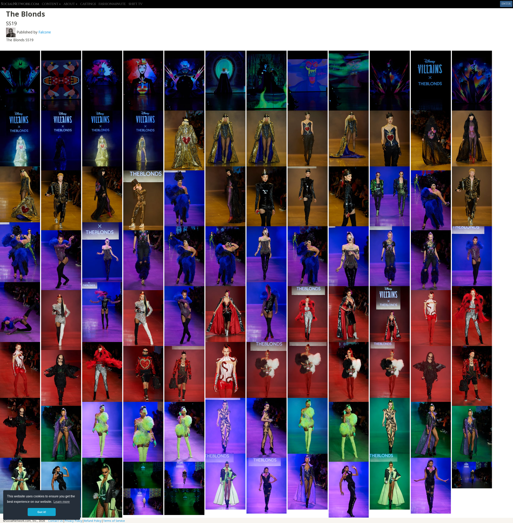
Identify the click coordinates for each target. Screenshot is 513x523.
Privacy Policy (73, 521)
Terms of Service (114, 521)
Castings (88, 4)
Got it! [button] (41, 512)
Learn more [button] (62, 501)
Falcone (44, 32)
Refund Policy (92, 521)
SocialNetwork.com (20, 4)
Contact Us (55, 521)
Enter (506, 4)
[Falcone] (11, 32)
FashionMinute (112, 4)
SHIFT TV (135, 4)
